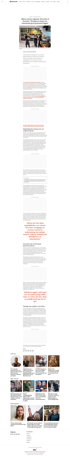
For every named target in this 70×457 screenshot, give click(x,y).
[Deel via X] (30, 351)
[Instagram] (17, 434)
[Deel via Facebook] (28, 351)
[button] (36, 451)
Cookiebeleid (26, 451)
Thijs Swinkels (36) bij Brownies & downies (32, 82)
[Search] (67, 1)
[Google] (11, 434)
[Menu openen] (2, 1)
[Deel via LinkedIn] (33, 351)
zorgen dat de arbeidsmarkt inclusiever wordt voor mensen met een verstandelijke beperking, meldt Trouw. (34, 97)
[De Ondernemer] (13, 1)
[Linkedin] (13, 434)
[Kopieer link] (24, 351)
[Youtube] (18, 434)
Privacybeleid (31, 451)
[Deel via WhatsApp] (26, 351)
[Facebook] (15, 434)
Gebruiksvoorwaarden (42, 451)
